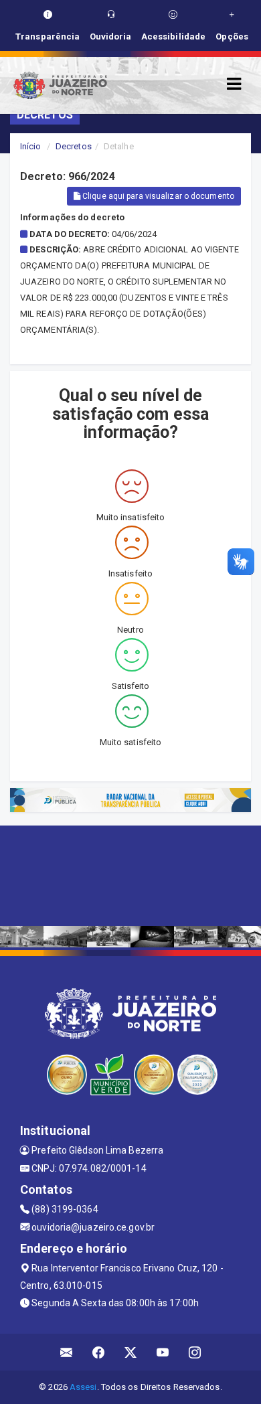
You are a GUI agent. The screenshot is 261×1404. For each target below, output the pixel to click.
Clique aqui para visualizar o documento (157, 196)
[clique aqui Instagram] (195, 1352)
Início (30, 146)
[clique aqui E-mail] (66, 1352)
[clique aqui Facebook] (98, 1352)
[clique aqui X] (131, 1352)
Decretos (74, 146)
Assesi (83, 1387)
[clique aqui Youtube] (163, 1352)
